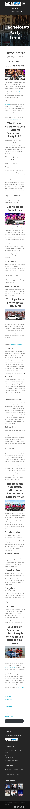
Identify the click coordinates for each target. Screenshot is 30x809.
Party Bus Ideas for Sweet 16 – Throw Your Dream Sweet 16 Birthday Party (15, 770)
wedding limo (21, 687)
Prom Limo (7, 713)
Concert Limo (8, 703)
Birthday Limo (8, 696)
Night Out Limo (8, 706)
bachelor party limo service (16, 345)
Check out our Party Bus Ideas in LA (14, 721)
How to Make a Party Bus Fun (13, 774)
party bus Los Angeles (10, 667)
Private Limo (7, 710)
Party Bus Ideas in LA (16, 119)
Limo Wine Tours (8, 700)
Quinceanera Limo (9, 717)
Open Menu (23, 3)
